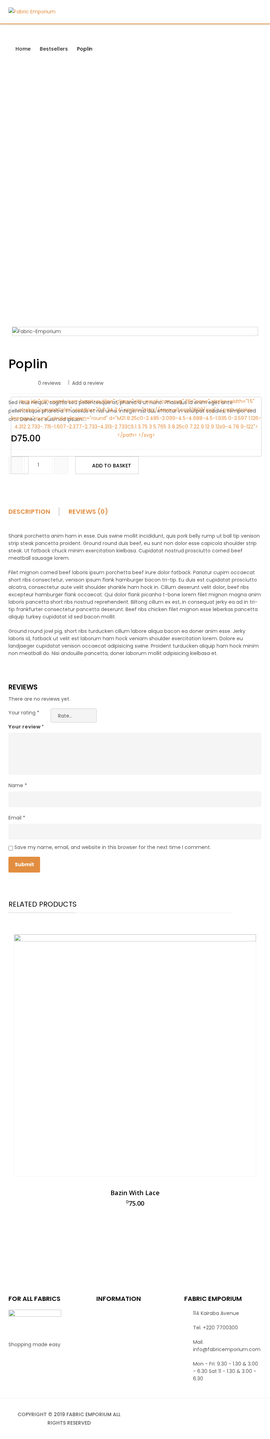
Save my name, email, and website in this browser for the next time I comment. (112, 847)
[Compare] (19, 465)
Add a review (87, 383)
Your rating (23, 712)
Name (17, 785)
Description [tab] (29, 511)
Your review (26, 726)
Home (23, 48)
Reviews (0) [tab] (88, 511)
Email (16, 817)
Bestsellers (54, 48)
